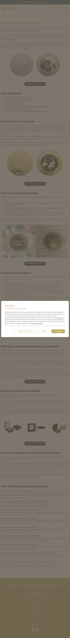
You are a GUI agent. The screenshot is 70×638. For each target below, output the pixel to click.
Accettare (58, 331)
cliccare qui (60, 318)
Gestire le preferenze (25, 331)
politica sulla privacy (37, 323)
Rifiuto (44, 331)
